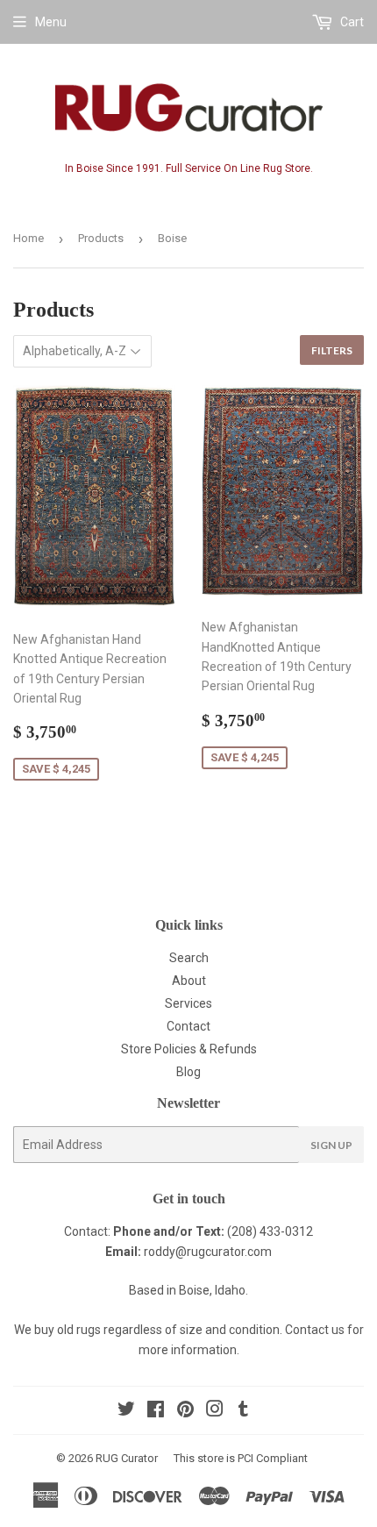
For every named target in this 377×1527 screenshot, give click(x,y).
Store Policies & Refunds (189, 1049)
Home (28, 238)
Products (101, 238)
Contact (188, 1026)
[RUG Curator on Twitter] (126, 1411)
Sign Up (331, 1145)
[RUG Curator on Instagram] (215, 1411)
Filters (331, 350)
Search (189, 958)
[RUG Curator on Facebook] (155, 1411)
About (189, 981)
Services (188, 1003)
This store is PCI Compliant (241, 1458)
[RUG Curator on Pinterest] (185, 1411)
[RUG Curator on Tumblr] (243, 1411)
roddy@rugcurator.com (208, 1252)
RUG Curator (127, 1458)
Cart (351, 22)
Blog (188, 1072)
